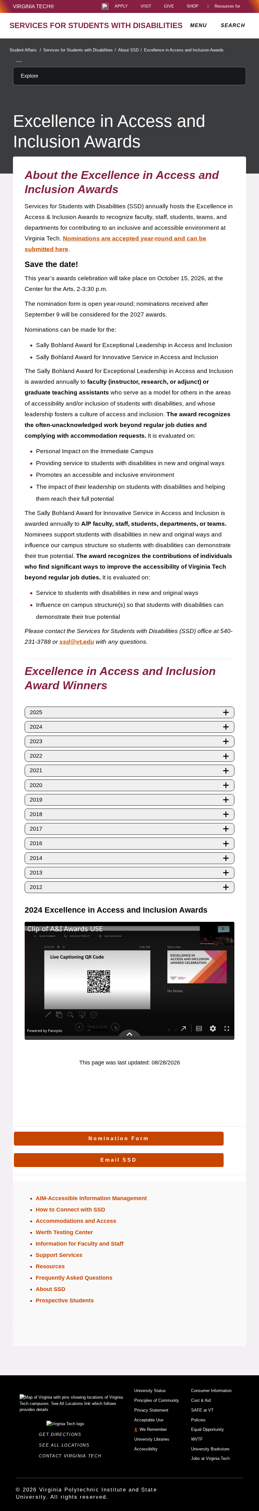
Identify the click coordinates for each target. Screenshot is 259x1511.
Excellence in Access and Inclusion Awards (184, 50)
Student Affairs (25, 50)
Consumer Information (211, 1390)
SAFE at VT (202, 1410)
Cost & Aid (201, 1400)
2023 (36, 741)
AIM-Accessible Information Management (91, 1198)
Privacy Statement (151, 1410)
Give (169, 6)
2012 (36, 887)
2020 (36, 785)
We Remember (153, 1429)
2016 (36, 843)
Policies (198, 1420)
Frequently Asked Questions (74, 1278)
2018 (36, 814)
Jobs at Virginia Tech (210, 1458)
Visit (146, 6)
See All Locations (66, 1445)
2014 (36, 858)
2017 (36, 829)
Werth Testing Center (64, 1232)
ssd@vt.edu (76, 641)
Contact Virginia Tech (72, 1456)
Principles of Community (156, 1400)
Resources (50, 1266)
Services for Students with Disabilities (79, 50)
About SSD (130, 50)
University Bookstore (210, 1449)
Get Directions (62, 1434)
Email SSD (118, 1160)
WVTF (197, 1439)
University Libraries (151, 1439)
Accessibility (146, 1449)
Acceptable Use (148, 1420)
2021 (36, 770)
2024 (36, 727)
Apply (121, 6)
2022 (36, 756)
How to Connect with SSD (70, 1209)
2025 (36, 712)
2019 (36, 800)
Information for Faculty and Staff (79, 1244)
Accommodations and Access (76, 1221)
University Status (150, 1390)
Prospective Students (65, 1300)
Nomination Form (118, 1138)
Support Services (59, 1255)
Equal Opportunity (207, 1429)
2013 (36, 872)
